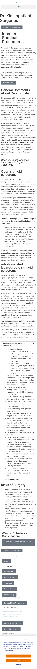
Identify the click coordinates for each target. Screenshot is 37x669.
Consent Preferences (11, 598)
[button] (18, 7)
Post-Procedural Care (11, 479)
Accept (18, 656)
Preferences (18, 664)
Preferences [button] (10, 650)
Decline (18, 660)
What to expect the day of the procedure (14, 344)
